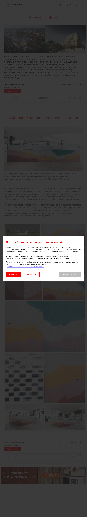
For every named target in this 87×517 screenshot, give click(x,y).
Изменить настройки (70, 274)
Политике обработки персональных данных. (25, 266)
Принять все (13, 274)
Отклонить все (31, 274)
